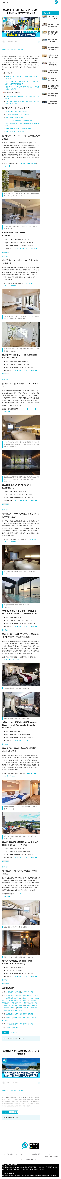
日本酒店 (22, 49)
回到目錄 (5, 256)
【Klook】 (23, 163)
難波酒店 (14, 1005)
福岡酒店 (28, 1005)
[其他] (38, 42)
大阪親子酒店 (33, 1003)
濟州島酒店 (23, 1024)
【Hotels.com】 (31, 163)
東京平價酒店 (27, 995)
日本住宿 (14, 1032)
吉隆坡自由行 (6, 1167)
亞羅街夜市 (17, 1169)
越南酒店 (9, 1027)
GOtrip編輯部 (9, 41)
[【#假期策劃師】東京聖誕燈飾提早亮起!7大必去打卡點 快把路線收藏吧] (44, 101)
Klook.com (5, 252)
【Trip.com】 (6, 166)
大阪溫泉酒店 (6, 1005)
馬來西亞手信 (50, 1167)
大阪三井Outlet (22, 1175)
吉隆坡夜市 (9, 1169)
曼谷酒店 (9, 1014)
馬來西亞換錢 (32, 1167)
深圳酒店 (9, 1017)
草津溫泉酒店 (8, 1010)
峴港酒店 (16, 1027)
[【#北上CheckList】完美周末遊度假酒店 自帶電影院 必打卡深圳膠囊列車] (44, 55)
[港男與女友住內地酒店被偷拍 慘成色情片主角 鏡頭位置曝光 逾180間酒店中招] (44, 94)
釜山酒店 (30, 1024)
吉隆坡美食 (41, 1167)
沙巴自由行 (42, 1169)
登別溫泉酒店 (35, 1007)
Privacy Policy (54, 1156)
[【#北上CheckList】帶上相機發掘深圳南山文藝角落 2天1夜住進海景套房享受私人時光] (44, 63)
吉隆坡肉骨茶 (23, 1167)
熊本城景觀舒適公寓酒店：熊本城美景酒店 (18, 128)
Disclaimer (47, 1156)
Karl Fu (8, 1082)
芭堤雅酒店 (23, 1014)
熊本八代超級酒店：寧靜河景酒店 (15, 131)
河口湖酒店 (9, 1000)
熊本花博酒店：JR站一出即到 (14, 117)
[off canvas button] (4, 2)
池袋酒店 (24, 998)
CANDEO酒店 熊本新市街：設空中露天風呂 (18, 120)
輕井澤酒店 (17, 1000)
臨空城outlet (13, 1175)
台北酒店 (17, 992)
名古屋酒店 (5, 1007)
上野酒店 (17, 998)
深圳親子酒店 (17, 1017)
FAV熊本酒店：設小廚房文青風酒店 (16, 111)
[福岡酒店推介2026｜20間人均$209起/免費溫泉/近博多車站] (44, 39)
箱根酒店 (21, 1005)
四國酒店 (13, 1007)
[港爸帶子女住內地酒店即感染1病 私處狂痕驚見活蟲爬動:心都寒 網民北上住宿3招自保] (44, 25)
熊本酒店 (26, 1007)
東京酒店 (9, 995)
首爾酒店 (9, 1024)
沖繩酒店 (34, 1005)
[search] (7, 2)
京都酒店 (25, 1000)
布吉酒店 (16, 1014)
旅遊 (12, 49)
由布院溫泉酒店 (18, 1010)
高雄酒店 (30, 992)
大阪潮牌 (46, 1175)
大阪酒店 (25, 1003)
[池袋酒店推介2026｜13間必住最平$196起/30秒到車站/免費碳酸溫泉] (44, 16)
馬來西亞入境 (34, 1169)
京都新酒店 (32, 1000)
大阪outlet (5, 1175)
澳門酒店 (5, 1020)
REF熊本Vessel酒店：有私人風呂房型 (17, 114)
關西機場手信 (39, 1175)
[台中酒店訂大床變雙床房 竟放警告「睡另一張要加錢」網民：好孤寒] (44, 86)
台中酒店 (24, 992)
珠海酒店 (34, 1017)
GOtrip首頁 (5, 49)
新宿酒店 (30, 998)
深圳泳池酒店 (27, 1017)
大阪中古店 (54, 1175)
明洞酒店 (16, 1024)
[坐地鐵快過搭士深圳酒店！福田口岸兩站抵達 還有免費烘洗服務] (44, 47)
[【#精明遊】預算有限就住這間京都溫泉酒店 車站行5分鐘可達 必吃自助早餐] (44, 70)
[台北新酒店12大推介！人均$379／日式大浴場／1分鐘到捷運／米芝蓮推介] (44, 78)
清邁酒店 (30, 1014)
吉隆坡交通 (25, 1169)
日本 (16, 49)
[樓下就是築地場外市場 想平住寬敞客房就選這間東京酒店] (44, 32)
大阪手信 (31, 1175)
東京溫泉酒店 (17, 995)
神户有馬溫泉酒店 (15, 1003)
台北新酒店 (9, 992)
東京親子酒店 (9, 998)
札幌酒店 (20, 1007)
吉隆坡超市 (14, 1167)
